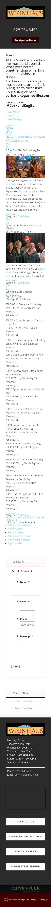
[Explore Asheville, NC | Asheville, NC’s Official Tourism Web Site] (25, 891)
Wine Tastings (15, 119)
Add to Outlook (15, 532)
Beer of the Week (23, 708)
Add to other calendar (19, 539)
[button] (20, 522)
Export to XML (15, 543)
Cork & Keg (13, 115)
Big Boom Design (28, 899)
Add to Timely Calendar (19, 525)
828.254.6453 (23, 771)
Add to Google (15, 528)
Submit (15, 667)
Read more (11, 214)
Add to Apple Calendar (19, 536)
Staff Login (42, 899)
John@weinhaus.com (27, 774)
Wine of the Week (23, 701)
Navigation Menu (25, 40)
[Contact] (25, 824)
